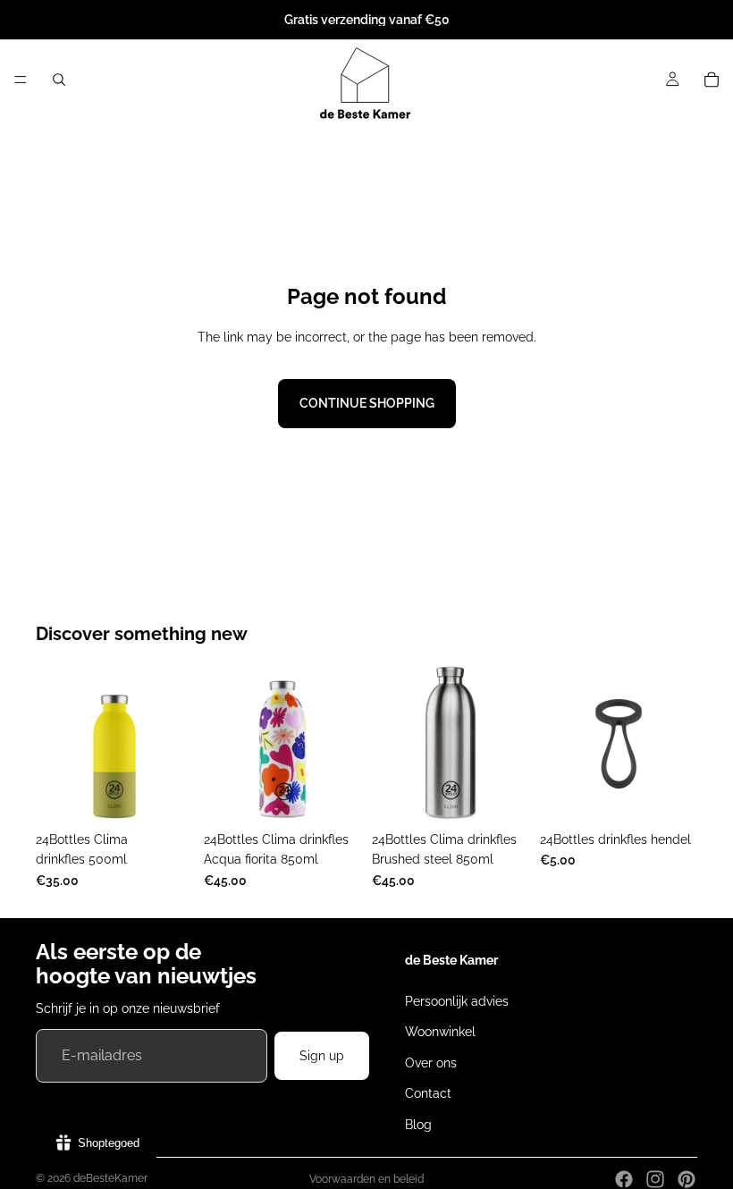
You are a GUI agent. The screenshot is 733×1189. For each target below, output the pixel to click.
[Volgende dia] (173, 743)
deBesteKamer (110, 1178)
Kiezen (180, 795)
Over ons (431, 1063)
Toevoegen (349, 795)
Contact (428, 1093)
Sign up (321, 1056)
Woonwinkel (440, 1032)
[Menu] (20, 79)
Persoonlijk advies (457, 1001)
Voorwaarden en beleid (366, 1179)
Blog (418, 1124)
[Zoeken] (59, 79)
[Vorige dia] (55, 743)
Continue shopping (366, 403)
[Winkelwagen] (711, 79)
